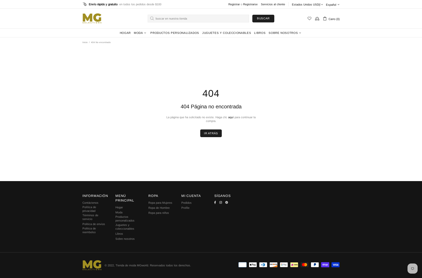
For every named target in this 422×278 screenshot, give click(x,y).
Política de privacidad (89, 209)
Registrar (234, 4)
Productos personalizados (125, 218)
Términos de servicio (90, 217)
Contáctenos (90, 202)
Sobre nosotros (125, 238)
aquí (231, 117)
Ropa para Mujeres (160, 202)
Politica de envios (93, 224)
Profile (185, 207)
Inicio (85, 42)
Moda (118, 212)
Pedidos (186, 202)
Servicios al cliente (273, 4)
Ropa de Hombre (159, 207)
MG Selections (91, 18)
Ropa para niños (158, 212)
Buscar (263, 18)
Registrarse (250, 4)
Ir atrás (211, 133)
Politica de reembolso (89, 230)
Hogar (119, 207)
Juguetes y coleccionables (124, 226)
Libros (119, 233)
